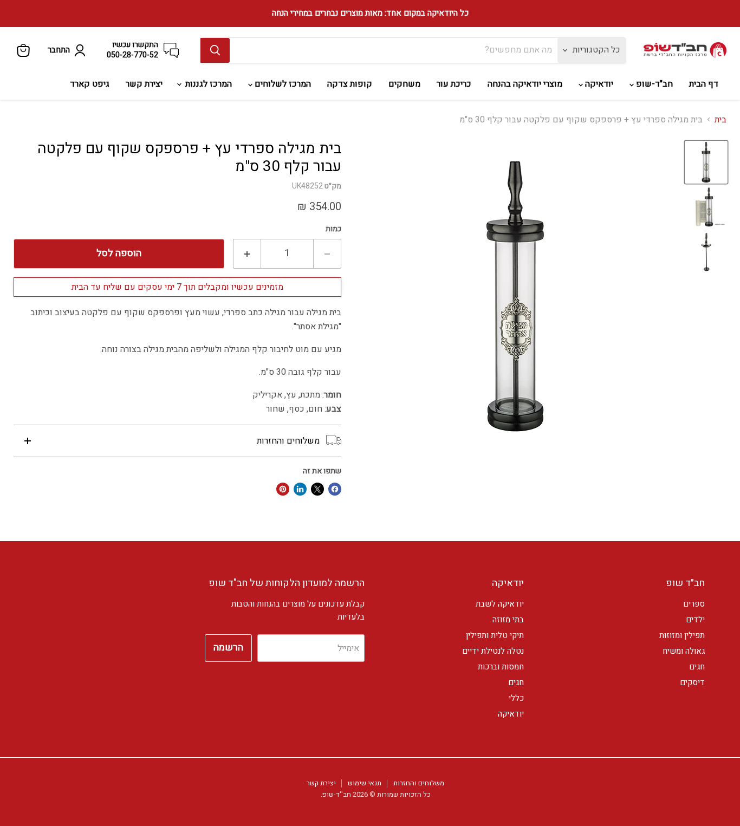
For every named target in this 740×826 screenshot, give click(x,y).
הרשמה (228, 647)
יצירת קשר (144, 83)
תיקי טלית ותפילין (495, 635)
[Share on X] (317, 489)
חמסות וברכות (501, 667)
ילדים (695, 620)
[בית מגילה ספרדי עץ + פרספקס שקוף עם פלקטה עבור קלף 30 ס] (706, 162)
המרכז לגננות (207, 83)
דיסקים (692, 682)
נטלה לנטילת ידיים (493, 651)
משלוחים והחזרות (418, 783)
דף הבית (703, 83)
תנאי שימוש (364, 783)
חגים (697, 667)
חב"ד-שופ (653, 83)
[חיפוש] (215, 50)
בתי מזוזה (508, 620)
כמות (333, 229)
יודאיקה (598, 83)
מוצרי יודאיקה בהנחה (525, 83)
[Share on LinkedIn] (300, 489)
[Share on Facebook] (334, 489)
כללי (516, 698)
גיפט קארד (89, 83)
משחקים (404, 83)
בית (720, 120)
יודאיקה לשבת (500, 604)
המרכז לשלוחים (281, 83)
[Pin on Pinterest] (282, 489)
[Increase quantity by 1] (247, 254)
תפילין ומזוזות (682, 635)
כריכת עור (454, 83)
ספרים (694, 604)
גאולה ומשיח (684, 651)
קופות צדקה (349, 83)
